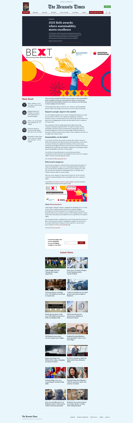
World (84, 12)
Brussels (35, 12)
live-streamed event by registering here (63, 182)
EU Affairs (75, 12)
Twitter (57, 225)
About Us (107, 417)
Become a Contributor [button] (82, 417)
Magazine (26, 12)
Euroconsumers (56, 228)
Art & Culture (64, 12)
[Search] (106, 12)
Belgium (44, 12)
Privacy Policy (93, 417)
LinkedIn (64, 225)
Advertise (72, 417)
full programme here (60, 159)
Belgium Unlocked (96, 12)
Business (53, 12)
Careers (101, 417)
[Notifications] (109, 12)
